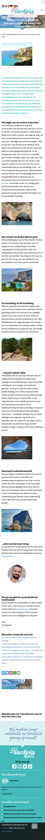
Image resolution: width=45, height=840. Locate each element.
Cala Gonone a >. (9, 556)
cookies (5, 828)
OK (34, 826)
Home (4, 34)
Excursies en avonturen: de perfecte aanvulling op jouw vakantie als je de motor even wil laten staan (22, 659)
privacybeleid (7, 831)
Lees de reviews (7, 794)
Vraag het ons (22, 609)
